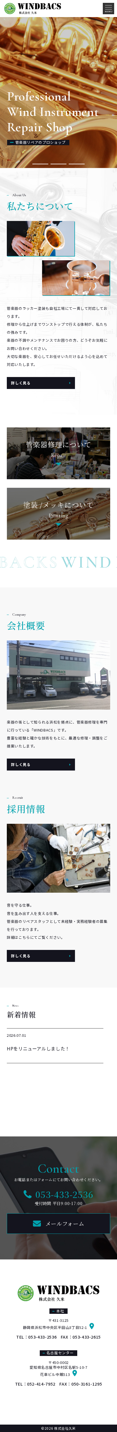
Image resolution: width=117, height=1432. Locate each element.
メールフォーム (64, 1223)
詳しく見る (20, 383)
